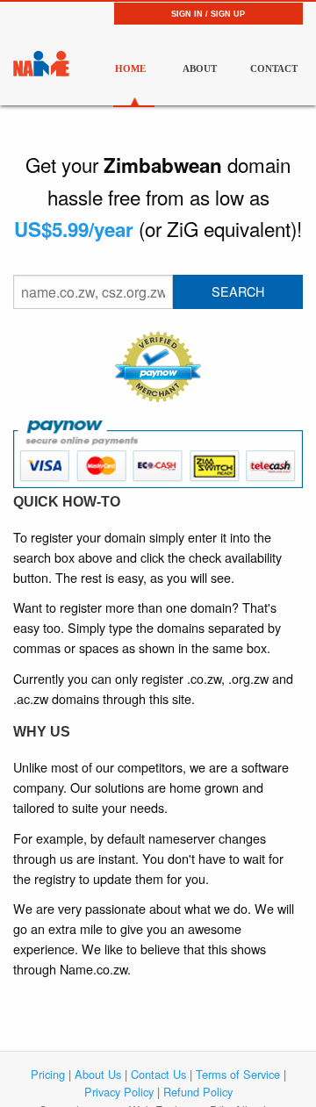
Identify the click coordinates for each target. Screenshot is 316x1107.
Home (130, 68)
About (200, 68)
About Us (98, 1074)
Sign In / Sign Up (208, 14)
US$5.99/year (73, 229)
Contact (270, 68)
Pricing (48, 1074)
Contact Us (158, 1074)
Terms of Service (238, 1074)
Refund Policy (198, 1091)
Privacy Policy (119, 1091)
